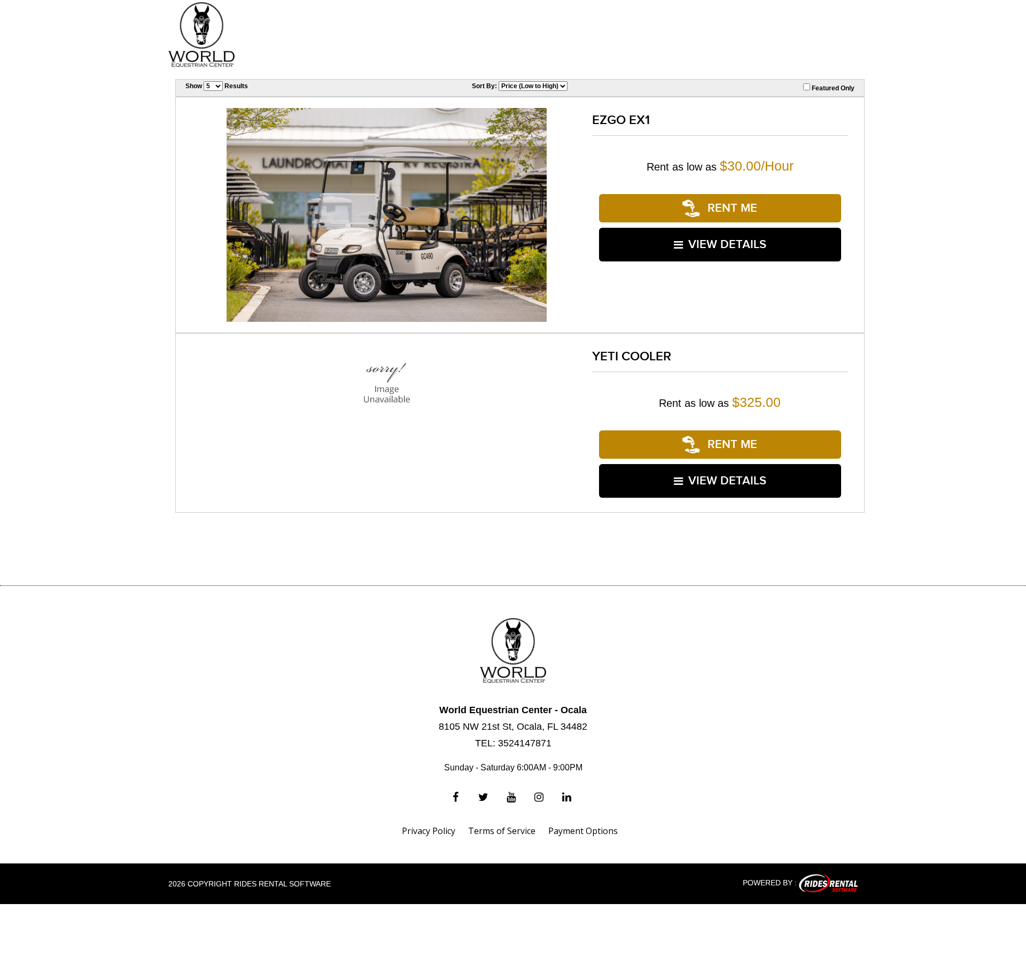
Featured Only (832, 88)
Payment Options (583, 831)
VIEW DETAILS (727, 244)
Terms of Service (501, 831)
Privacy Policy (428, 831)
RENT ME (730, 208)
